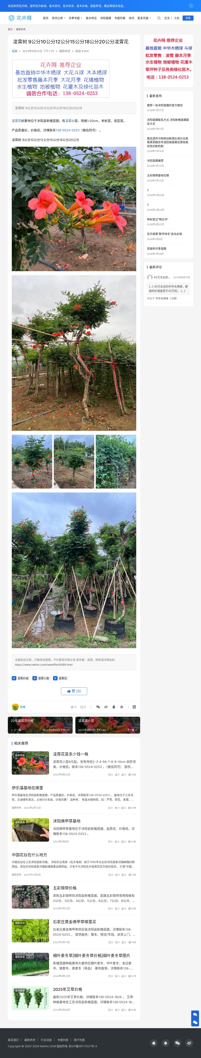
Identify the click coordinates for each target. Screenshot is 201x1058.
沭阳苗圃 (105, 18)
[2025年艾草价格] (30, 998)
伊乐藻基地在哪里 (27, 788)
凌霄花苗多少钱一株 (70, 754)
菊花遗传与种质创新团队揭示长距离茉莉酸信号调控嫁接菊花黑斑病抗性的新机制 (167, 142)
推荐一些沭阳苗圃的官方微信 (165, 105)
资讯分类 (57, 18)
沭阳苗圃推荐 (155, 160)
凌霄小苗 (43, 678)
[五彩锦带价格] (30, 897)
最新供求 (64, 51)
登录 (167, 18)
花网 (14, 51)
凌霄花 (16, 121)
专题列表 (119, 18)
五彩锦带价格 (65, 888)
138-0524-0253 (67, 130)
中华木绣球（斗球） (166, 298)
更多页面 (142, 18)
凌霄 (68, 121)
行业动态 (46, 1040)
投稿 (188, 17)
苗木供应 (91, 18)
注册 (176, 18)
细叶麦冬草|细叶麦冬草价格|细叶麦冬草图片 (91, 955)
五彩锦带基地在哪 (158, 175)
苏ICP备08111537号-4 (83, 1046)
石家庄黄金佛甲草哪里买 (74, 922)
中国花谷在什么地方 (29, 855)
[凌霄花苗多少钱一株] (30, 763)
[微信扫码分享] (98, 706)
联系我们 (13, 1040)
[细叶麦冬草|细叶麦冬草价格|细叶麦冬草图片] (30, 964)
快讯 (131, 18)
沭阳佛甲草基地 (66, 821)
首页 (45, 18)
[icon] (154, 1043)
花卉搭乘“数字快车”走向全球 (164, 233)
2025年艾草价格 (67, 989)
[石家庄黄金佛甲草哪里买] (30, 930)
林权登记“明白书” (157, 219)
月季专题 (74, 18)
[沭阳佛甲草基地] (30, 830)
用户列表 (79, 1040)
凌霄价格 (22, 678)
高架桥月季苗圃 (156, 248)
